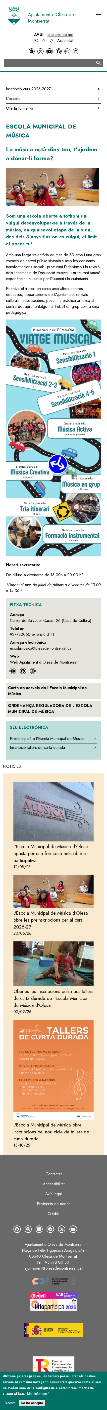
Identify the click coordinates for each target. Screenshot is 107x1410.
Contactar (54, 1174)
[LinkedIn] (75, 51)
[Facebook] (59, 51)
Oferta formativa (19, 108)
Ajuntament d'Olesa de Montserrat (51, 17)
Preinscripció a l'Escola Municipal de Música (47, 738)
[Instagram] (67, 51)
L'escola (13, 98)
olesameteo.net (60, 34)
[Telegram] (32, 51)
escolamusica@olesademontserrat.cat (41, 648)
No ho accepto (32, 1403)
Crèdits (53, 1214)
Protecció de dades (53, 1204)
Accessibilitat (53, 1184)
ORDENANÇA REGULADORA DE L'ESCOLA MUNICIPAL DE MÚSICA (50, 708)
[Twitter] (40, 51)
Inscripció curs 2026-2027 (28, 89)
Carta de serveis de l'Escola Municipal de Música (47, 691)
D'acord (10, 1403)
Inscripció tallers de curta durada (37, 747)
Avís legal (53, 1194)
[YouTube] (49, 51)
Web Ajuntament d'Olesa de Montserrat (43, 662)
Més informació (38, 1394)
